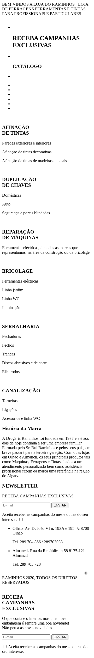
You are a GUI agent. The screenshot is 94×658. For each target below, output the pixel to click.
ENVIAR (60, 505)
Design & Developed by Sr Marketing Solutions (41, 573)
